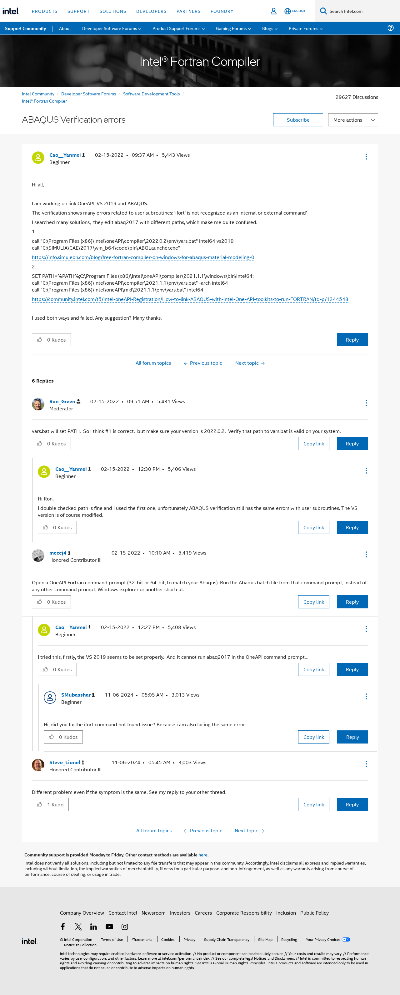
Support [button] (79, 11)
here (203, 854)
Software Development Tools (151, 93)
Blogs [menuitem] (267, 28)
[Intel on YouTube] (109, 927)
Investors (180, 912)
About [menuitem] (65, 28)
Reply (352, 339)
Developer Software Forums (88, 93)
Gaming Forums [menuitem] (231, 28)
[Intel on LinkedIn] (93, 927)
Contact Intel (122, 912)
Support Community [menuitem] (25, 28)
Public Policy (314, 912)
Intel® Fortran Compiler (44, 100)
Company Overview (82, 912)
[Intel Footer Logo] (30, 940)
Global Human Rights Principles (239, 963)
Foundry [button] (222, 11)
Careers (203, 912)
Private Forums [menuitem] (303, 28)
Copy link (313, 443)
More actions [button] (347, 119)
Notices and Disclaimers (274, 958)
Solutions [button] (113, 11)
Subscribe (298, 119)
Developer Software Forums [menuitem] (109, 28)
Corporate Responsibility (244, 912)
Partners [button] (189, 11)
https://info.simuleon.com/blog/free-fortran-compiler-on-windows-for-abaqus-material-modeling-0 (143, 257)
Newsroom (154, 912)
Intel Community (38, 93)
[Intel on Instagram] (124, 927)
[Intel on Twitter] (78, 927)
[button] (365, 156)
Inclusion (286, 912)
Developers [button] (151, 11)
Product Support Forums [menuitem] (176, 28)
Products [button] (45, 11)
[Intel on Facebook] (63, 927)
